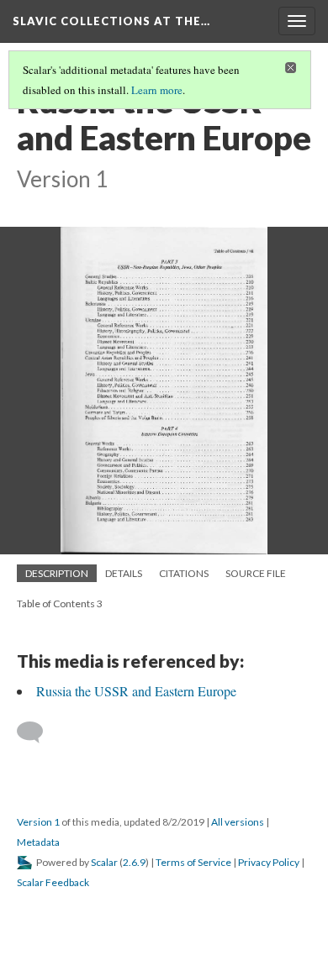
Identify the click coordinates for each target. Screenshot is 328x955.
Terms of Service (193, 862)
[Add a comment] (37, 732)
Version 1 (38, 822)
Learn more (157, 89)
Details (123, 573)
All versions (237, 822)
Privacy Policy (268, 862)
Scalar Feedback (53, 882)
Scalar (104, 862)
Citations (184, 573)
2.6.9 (134, 862)
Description (56, 573)
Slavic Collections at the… (111, 21)
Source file (255, 573)
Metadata (38, 842)
